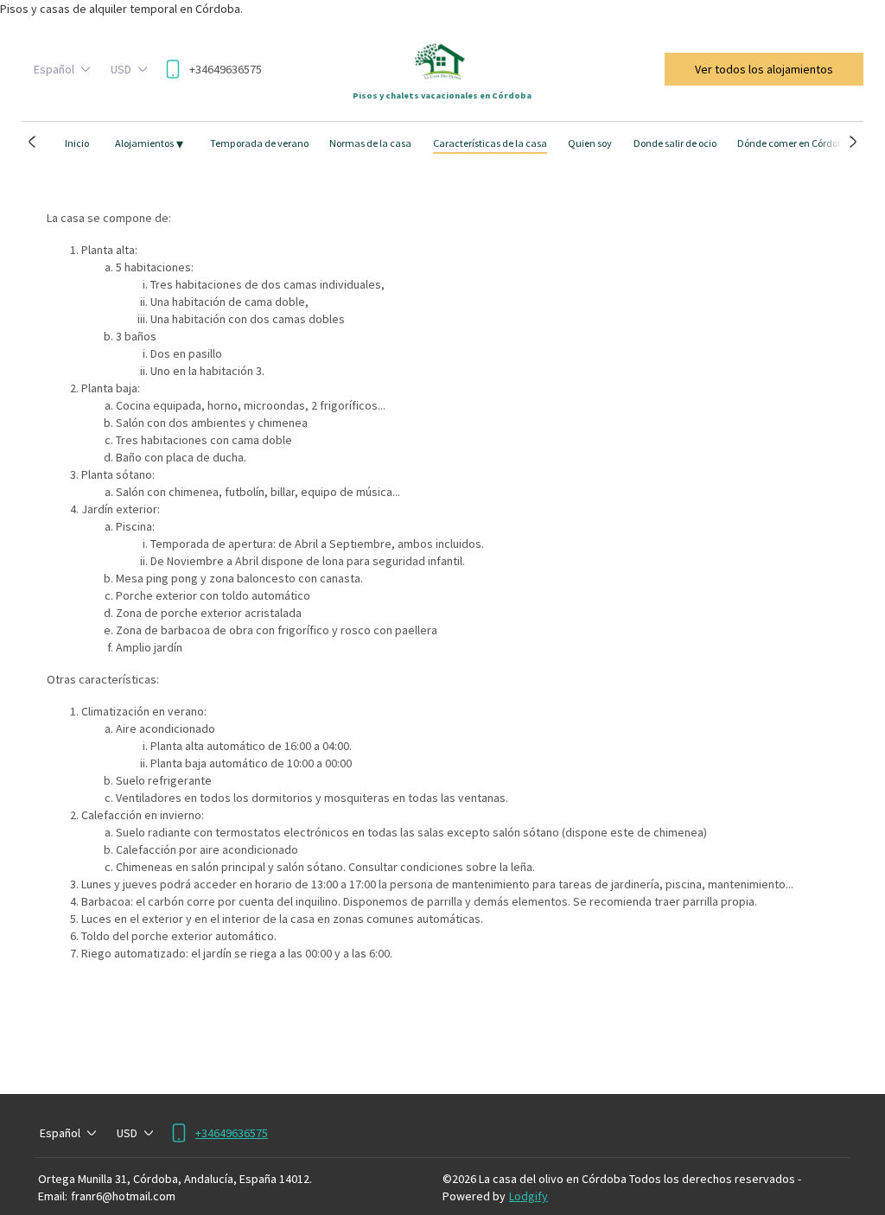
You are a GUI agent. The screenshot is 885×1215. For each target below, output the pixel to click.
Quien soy (590, 143)
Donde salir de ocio (675, 143)
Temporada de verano (259, 143)
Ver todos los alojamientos (764, 69)
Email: (52, 1196)
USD (121, 69)
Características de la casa (490, 143)
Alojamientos (149, 143)
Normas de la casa (370, 143)
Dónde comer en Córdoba (793, 143)
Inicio (77, 143)
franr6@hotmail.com (123, 1196)
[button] (32, 141)
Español (54, 69)
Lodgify (528, 1196)
